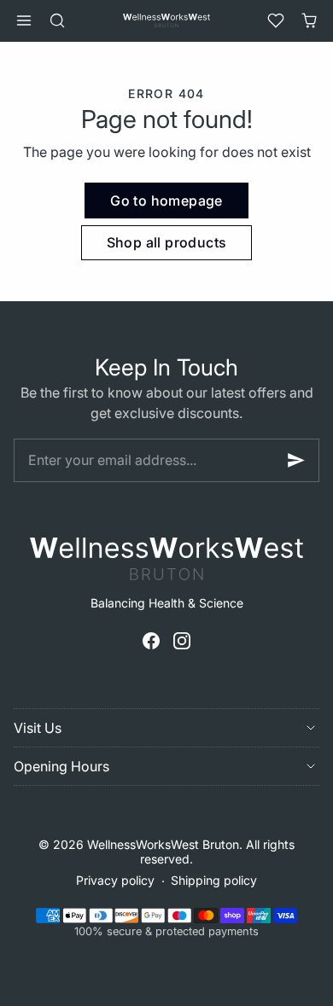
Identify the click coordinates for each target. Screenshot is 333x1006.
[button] (23, 21)
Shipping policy (214, 880)
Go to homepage (166, 200)
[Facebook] (151, 640)
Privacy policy (115, 880)
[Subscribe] (296, 460)
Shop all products (167, 242)
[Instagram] (181, 640)
